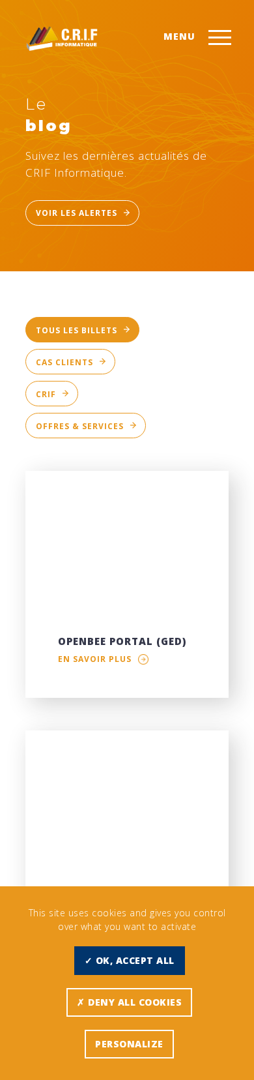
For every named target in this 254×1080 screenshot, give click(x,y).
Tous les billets (76, 330)
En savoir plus (95, 659)
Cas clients (64, 362)
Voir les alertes (76, 212)
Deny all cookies (133, 1002)
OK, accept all (133, 960)
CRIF (46, 394)
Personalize (129, 1044)
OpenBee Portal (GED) (122, 641)
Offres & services (80, 426)
